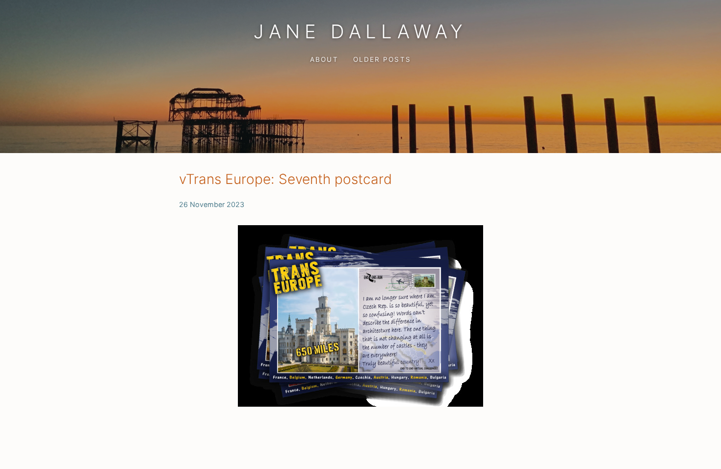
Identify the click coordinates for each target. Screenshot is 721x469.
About (324, 59)
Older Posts (382, 59)
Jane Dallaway (360, 31)
